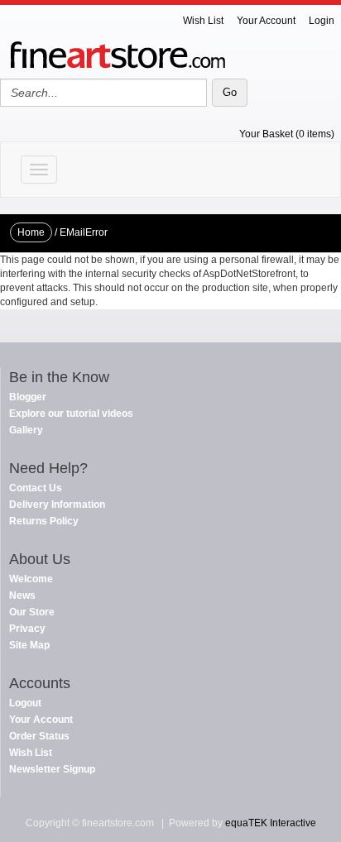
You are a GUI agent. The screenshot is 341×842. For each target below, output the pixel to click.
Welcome (31, 579)
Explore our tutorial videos (71, 413)
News (22, 595)
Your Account (266, 20)
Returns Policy (44, 521)
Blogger (27, 397)
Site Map (29, 645)
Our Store (32, 612)
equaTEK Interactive (270, 823)
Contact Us (35, 488)
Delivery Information (57, 504)
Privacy (27, 628)
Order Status (39, 736)
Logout (25, 703)
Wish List (203, 20)
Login (321, 20)
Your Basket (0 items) (286, 134)
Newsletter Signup (52, 769)
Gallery (26, 430)
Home (31, 232)
